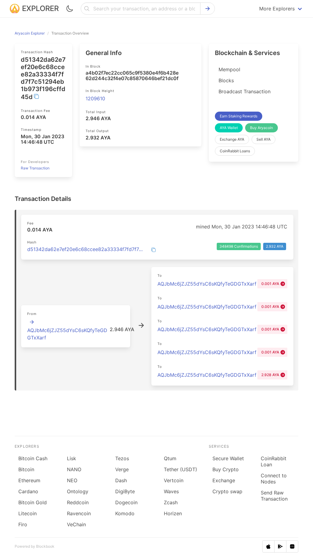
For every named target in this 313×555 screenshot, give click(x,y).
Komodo (124, 513)
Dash (121, 480)
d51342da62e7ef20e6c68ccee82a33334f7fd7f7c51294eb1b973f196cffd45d (85, 249)
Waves (171, 491)
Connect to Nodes (274, 478)
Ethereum (29, 480)
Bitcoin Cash (32, 458)
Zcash (171, 502)
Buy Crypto (225, 469)
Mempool (229, 69)
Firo (22, 524)
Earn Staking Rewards (238, 116)
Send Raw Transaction (274, 496)
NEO (72, 480)
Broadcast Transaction (245, 91)
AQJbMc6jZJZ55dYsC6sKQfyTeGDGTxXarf (206, 284)
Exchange (223, 480)
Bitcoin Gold (32, 502)
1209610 (95, 98)
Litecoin (27, 513)
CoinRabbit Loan (273, 461)
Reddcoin (78, 502)
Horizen (173, 513)
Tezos (122, 458)
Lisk (71, 458)
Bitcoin (26, 469)
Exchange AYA (232, 139)
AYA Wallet (229, 127)
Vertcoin (173, 480)
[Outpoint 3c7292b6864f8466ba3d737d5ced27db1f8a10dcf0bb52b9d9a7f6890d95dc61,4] (31, 322)
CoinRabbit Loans (235, 151)
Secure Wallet (228, 458)
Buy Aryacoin (261, 127)
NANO (74, 469)
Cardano (28, 491)
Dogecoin (126, 502)
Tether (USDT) (180, 469)
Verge (122, 469)
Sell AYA (263, 139)
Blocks (226, 80)
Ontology (77, 491)
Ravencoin (79, 513)
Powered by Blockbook (34, 546)
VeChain (76, 524)
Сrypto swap (227, 491)
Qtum (170, 458)
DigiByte (125, 491)
